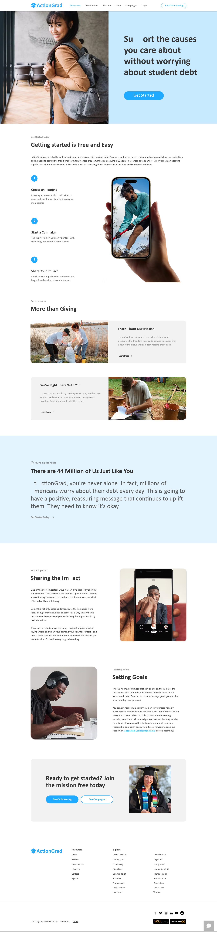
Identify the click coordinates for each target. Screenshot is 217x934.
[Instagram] (166, 913)
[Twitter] (161, 913)
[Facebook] (155, 913)
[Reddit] (182, 913)
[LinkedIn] (171, 913)
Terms (75, 921)
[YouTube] (177, 913)
